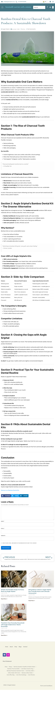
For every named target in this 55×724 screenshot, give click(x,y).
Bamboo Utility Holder (27, 672)
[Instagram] (8, 654)
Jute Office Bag (10, 674)
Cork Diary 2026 (30, 670)
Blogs (20, 646)
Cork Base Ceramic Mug (27, 668)
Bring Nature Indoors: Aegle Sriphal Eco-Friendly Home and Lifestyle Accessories (40, 591)
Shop (15, 646)
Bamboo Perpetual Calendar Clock (15, 670)
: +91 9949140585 (21, 1)
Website (3, 535)
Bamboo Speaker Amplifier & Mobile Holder (24, 666)
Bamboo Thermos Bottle (13, 668)
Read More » (4, 598)
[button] (53, 7)
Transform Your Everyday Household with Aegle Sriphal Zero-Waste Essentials (12, 624)
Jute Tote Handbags (21, 674)
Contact (25, 646)
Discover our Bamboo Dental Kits (10, 490)
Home (6, 646)
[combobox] (39, 7)
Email (3, 528)
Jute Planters (31, 674)
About (11, 646)
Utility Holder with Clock (14, 672)
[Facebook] (4, 654)
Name (2, 521)
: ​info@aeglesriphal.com (9, 1)
